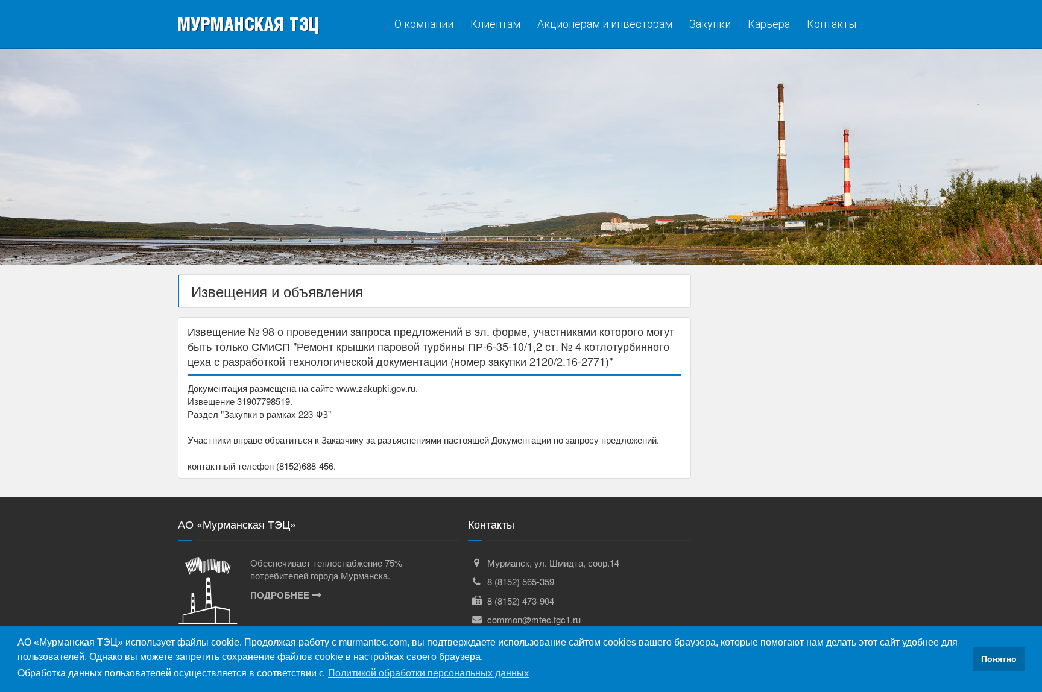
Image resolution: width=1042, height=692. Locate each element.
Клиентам (495, 23)
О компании (423, 23)
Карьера (769, 23)
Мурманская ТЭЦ (248, 24)
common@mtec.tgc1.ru (534, 619)
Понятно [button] (999, 659)
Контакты (831, 23)
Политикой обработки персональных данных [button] (428, 673)
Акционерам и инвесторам (604, 23)
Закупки (710, 23)
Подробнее (279, 595)
